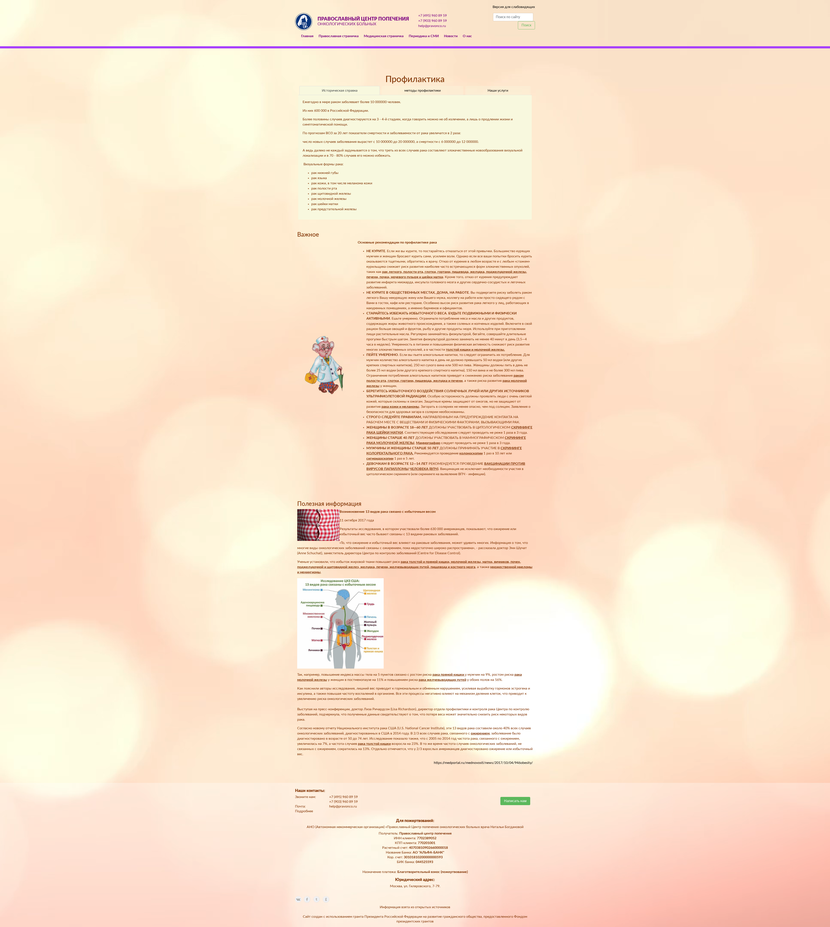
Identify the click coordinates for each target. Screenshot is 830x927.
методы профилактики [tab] (422, 90)
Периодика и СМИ (424, 36)
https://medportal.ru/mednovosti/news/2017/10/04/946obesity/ (483, 763)
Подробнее (304, 811)
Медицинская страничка (384, 36)
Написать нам (515, 801)
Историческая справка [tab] (340, 90)
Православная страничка (339, 36)
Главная (307, 36)
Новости (451, 36)
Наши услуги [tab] (498, 90)
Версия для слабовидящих (514, 7)
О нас (467, 36)
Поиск (526, 25)
